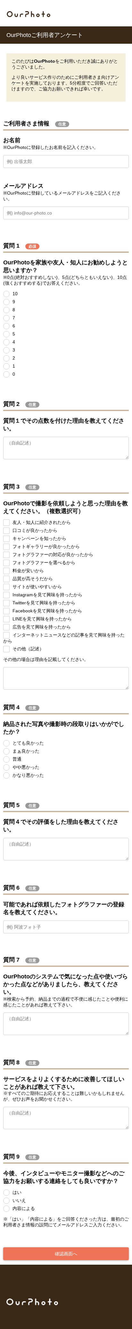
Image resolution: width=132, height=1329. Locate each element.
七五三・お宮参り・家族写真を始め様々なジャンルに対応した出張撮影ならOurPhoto (28, 14)
